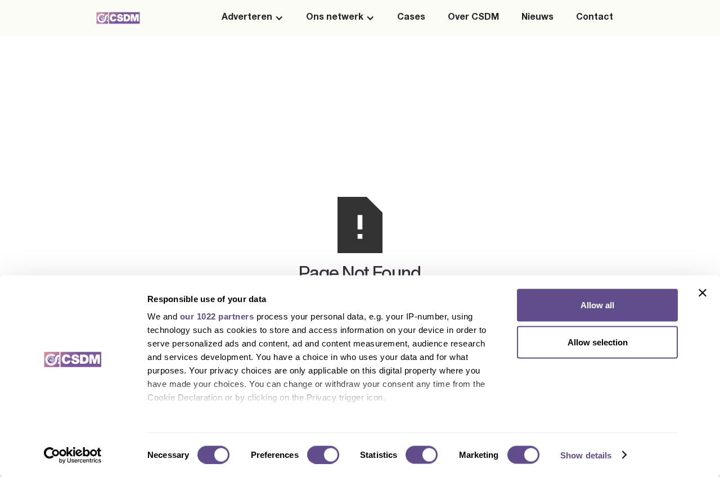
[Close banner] (702, 293)
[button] (252, 18)
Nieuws (537, 18)
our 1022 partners (217, 316)
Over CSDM (473, 18)
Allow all (597, 305)
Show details (585, 455)
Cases (411, 18)
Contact (594, 18)
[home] (118, 17)
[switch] (323, 455)
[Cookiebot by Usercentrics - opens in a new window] (73, 455)
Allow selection (598, 341)
